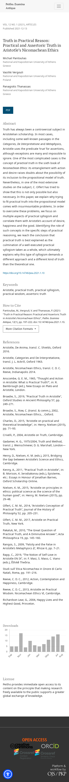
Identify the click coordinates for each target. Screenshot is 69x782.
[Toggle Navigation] (59, 6)
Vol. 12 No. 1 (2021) (14, 24)
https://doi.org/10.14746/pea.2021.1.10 (23, 273)
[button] (8, 774)
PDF (8, 110)
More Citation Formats (20, 329)
